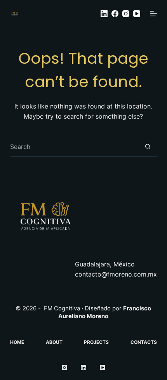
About (54, 342)
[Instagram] (125, 13)
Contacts (143, 342)
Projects (96, 342)
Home (17, 342)
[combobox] (74, 146)
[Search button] (147, 146)
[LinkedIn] (104, 13)
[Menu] (153, 13)
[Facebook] (114, 13)
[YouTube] (136, 13)
